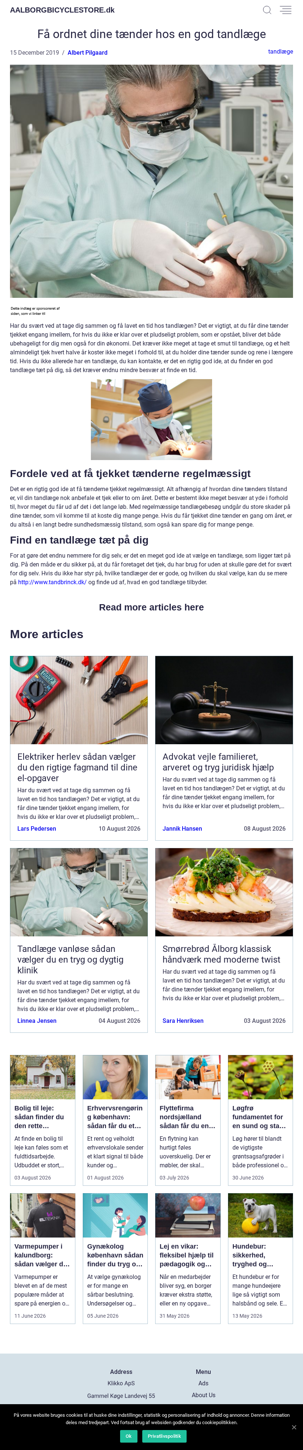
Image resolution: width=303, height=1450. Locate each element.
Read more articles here (151, 607)
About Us (203, 1395)
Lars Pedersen (36, 828)
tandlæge (280, 51)
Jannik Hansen (182, 828)
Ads (203, 1383)
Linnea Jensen (37, 1020)
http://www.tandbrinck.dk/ (52, 582)
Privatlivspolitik (164, 1436)
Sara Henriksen (183, 1020)
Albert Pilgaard (88, 52)
